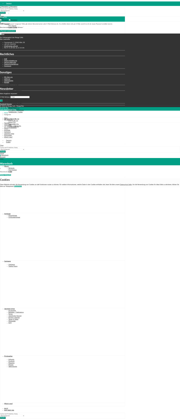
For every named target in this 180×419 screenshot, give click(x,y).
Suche (3, 13)
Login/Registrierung (6, 109)
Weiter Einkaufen (5, 175)
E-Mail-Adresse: (5, 97)
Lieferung (7, 79)
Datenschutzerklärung (11, 64)
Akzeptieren (18, 186)
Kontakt (6, 82)
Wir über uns (8, 77)
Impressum (7, 66)
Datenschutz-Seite (126, 184)
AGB (5, 59)
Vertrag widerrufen (10, 62)
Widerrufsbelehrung (10, 61)
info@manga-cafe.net (11, 46)
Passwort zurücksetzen (8, 31)
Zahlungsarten (8, 81)
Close (14, 109)
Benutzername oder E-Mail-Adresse (12, 27)
